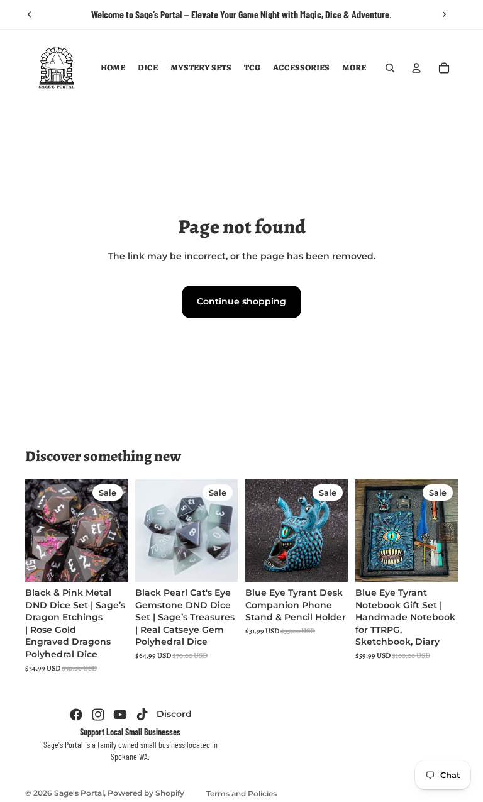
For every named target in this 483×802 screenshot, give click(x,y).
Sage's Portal (79, 793)
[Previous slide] (29, 14)
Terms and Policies (241, 793)
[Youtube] (120, 714)
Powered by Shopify (146, 793)
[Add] (108, 562)
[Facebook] (76, 714)
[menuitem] (354, 68)
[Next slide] (444, 14)
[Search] (390, 68)
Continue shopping (241, 301)
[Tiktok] (142, 714)
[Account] (416, 68)
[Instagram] (98, 714)
